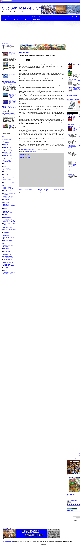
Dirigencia (67, 16)
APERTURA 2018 (7, 161)
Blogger (49, 544)
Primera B (5, 253)
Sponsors (21, 16)
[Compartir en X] (43, 149)
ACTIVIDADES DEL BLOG (8, 138)
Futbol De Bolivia (71, 145)
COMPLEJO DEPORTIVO (8, 188)
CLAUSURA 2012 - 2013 (8, 177)
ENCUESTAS (6, 204)
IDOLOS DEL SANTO (7, 227)
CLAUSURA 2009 (7, 172)
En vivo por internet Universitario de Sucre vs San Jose (9, 107)
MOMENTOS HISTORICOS (9, 237)
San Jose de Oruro (72, 79)
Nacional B (70, 126)
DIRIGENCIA (6, 202)
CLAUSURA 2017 (7, 184)
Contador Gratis (70, 510)
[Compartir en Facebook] (45, 149)
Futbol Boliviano (71, 63)
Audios (4, 166)
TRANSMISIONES (7, 267)
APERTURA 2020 (7, 165)
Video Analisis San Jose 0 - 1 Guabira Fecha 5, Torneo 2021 (12, 102)
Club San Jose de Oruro (22, 8)
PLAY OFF (5, 246)
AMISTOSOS (6, 142)
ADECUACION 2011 (7, 139)
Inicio (4, 16)
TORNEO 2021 (6, 264)
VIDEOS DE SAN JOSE (8, 273)
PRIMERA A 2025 (36, 19)
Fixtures (60, 16)
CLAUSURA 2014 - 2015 (8, 180)
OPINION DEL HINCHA (8, 242)
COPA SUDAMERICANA (8, 196)
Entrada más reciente (25, 190)
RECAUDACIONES (7, 256)
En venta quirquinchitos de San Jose (12, 125)
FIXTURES (5, 214)
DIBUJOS (5, 201)
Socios (28, 16)
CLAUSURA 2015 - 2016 (8, 182)
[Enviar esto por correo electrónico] (41, 149)
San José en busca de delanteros (12, 63)
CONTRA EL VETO (7, 190)
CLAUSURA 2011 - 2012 (8, 176)
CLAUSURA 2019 (7, 187)
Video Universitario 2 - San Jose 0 (12, 53)
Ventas (15, 16)
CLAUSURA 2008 (7, 171)
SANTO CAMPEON (7, 259)
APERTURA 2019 (7, 163)
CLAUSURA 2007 (7, 169)
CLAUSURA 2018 (7, 185)
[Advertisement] (38, 32)
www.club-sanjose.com (8, 541)
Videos (9, 16)
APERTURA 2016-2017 (8, 158)
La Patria (21, 62)
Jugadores (47, 16)
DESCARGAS (6, 199)
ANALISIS (5, 144)
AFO (4, 141)
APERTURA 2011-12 (7, 150)
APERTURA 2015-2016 (8, 157)
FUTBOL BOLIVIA (7, 217)
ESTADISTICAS (6, 208)
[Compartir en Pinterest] (46, 149)
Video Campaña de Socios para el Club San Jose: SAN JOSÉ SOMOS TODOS (12, 95)
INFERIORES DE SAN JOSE (9, 229)
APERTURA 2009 (7, 147)
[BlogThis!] (42, 149)
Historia (54, 16)
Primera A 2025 (6, 251)
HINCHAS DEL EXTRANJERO (9, 221)
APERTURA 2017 (7, 160)
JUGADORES (6, 232)
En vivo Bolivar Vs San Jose (9, 45)
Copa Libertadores (18, 19)
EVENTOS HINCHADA (8, 212)
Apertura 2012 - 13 (7, 152)
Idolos (40, 16)
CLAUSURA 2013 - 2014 (8, 179)
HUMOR (5, 226)
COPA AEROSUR (7, 191)
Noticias (5, 238)
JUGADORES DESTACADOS (9, 234)
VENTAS (5, 270)
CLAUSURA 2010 (7, 174)
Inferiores (34, 16)
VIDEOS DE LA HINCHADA (9, 272)
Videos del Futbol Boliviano (72, 159)
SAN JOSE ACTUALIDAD (30, 151)
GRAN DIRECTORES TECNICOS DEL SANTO (8, 220)
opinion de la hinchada (7, 240)
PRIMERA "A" (6, 248)
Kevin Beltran (6, 235)
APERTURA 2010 (7, 149)
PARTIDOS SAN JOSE (8, 245)
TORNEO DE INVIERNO (8, 265)
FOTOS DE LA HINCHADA (9, 215)
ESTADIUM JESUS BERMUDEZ (7, 211)
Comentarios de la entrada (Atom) (33, 192)
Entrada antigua (59, 190)
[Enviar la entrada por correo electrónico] (39, 149)
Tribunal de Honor (7, 269)
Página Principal (43, 190)
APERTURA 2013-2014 (8, 153)
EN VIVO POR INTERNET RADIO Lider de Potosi (71, 173)
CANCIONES (6, 168)
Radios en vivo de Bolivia (72, 170)
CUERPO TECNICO (7, 197)
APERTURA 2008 (7, 145)
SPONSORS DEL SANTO (8, 262)
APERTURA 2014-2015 (8, 155)
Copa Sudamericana (7, 19)
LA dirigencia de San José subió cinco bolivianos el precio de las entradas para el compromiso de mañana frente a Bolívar (10, 83)
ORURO (5, 243)
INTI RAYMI (5, 230)
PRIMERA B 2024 (7, 254)
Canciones (27, 19)
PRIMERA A (5, 249)
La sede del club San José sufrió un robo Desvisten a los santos (9, 114)
